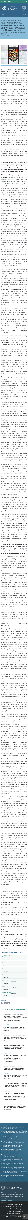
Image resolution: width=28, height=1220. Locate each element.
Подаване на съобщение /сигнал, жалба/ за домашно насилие (13, 1159)
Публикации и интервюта (13, 22)
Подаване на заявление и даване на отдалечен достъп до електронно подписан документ (14, 1141)
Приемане (7, 1216)
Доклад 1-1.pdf (10, 957)
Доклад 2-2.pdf (10, 988)
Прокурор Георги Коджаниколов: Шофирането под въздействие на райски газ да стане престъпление (14, 1068)
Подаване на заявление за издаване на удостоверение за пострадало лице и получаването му (12, 1151)
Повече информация (18, 1216)
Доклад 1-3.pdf (10, 969)
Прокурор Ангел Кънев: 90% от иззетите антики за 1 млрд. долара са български (15, 1077)
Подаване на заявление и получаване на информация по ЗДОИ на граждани (12, 1146)
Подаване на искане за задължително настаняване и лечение (12, 1155)
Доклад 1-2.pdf (10, 963)
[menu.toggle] (3, 14)
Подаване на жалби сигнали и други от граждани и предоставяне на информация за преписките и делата (15, 1132)
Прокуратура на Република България (10, 20)
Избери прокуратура (6, 1)
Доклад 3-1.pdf (10, 994)
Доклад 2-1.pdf (10, 982)
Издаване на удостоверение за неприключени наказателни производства (14, 1127)
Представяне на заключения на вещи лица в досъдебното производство (13, 1176)
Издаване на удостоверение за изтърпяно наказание (13, 1164)
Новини (3, 22)
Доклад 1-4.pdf (10, 975)
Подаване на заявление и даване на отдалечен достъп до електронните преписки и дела (14, 1137)
